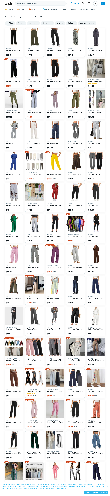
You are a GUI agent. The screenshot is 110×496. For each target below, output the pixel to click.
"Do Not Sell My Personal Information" (50, 488)
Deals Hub (35, 9)
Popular (11, 9)
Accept (87, 493)
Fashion (74, 9)
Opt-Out (95, 493)
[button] (75, 3)
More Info (104, 493)
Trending (64, 9)
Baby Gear (84, 9)
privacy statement (86, 485)
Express (22, 9)
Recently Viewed (51, 9)
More (93, 9)
